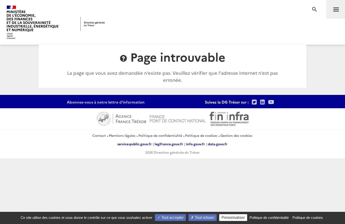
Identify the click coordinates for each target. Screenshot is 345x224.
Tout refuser (204, 218)
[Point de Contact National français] (178, 118)
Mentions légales (122, 135)
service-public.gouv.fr (134, 144)
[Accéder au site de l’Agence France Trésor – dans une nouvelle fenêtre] (121, 118)
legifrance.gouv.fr (169, 144)
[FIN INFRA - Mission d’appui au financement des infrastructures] (229, 118)
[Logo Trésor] (92, 23)
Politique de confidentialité (160, 135)
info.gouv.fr (195, 144)
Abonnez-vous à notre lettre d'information (106, 102)
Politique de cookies (201, 135)
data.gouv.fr (217, 144)
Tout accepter (172, 218)
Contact (99, 135)
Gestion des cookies (236, 135)
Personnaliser (233, 218)
